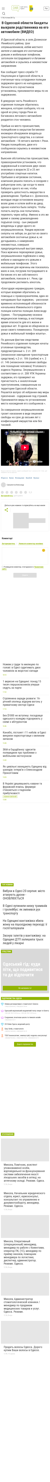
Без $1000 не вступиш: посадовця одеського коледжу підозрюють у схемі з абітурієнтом (23, 718)
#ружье (36, 478)
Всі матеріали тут (25, 988)
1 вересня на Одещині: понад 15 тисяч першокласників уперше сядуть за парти (22, 684)
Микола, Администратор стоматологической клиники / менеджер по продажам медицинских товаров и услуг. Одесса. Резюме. (22, 1305)
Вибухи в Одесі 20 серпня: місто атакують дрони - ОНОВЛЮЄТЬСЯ (24, 894)
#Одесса (4, 478)
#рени (11, 478)
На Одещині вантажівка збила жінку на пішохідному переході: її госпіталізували (25, 924)
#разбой (29, 478)
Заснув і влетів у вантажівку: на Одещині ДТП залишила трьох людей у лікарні (24, 939)
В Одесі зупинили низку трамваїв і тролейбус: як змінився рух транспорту (25, 909)
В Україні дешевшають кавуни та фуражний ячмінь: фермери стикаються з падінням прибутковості (22, 788)
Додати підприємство (25, 1044)
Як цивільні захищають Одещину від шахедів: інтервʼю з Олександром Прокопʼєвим (24, 770)
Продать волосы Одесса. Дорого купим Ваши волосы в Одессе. (23, 1348)
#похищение (19, 478)
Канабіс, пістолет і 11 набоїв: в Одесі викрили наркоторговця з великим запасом (24, 735)
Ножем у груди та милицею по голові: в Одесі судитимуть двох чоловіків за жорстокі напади (22, 667)
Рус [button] (46, 8)
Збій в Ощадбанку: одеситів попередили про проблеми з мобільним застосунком (19, 753)
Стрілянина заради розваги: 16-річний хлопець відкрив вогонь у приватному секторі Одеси (22, 701)
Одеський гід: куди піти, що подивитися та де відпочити (23, 969)
